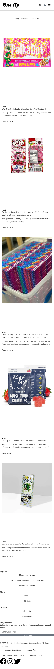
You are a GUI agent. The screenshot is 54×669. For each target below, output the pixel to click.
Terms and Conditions (12, 650)
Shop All (27, 596)
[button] (49, 5)
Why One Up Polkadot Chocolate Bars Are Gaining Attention (27, 109)
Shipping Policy (35, 655)
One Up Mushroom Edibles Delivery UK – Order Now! (24, 441)
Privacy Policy (31, 650)
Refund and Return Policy (13, 655)
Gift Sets (27, 601)
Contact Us (27, 616)
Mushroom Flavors (27, 575)
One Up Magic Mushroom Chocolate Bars (27, 580)
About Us (27, 611)
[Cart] (45, 5)
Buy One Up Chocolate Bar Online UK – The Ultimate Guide (27, 544)
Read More (6, 122)
